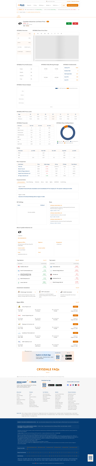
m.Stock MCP (45, 401)
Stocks (30, 394)
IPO (30, 395)
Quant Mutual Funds (73, 447)
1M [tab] (41, 33)
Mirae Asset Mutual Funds (32, 447)
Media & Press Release (21, 399)
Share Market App (46, 394)
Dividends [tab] (37, 182)
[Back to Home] (17, 12)
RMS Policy (66, 458)
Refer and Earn (61, 414)
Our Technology (20, 395)
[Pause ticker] (25, 9)
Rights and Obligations (73, 458)
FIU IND (43, 460)
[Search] (47, 1)
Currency (31, 399)
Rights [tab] (51, 182)
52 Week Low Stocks (58, 403)
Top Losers (57, 401)
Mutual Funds (31, 401)
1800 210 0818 (19, 387)
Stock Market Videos (68, 413)
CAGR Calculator (71, 402)
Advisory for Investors (46, 458)
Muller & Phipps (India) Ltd (23, 171)
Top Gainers (57, 399)
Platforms (55, 5)
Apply (75, 306)
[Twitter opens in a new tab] (76, 385)
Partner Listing (19, 402)
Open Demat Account (72, 5)
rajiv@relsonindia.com (22, 254)
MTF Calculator (71, 395)
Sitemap (29, 413)
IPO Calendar (34, 414)
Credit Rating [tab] (63, 182)
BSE (47, 21)
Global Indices (57, 398)
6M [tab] (48, 33)
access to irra (73, 460)
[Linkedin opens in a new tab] (73, 385)
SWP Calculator (71, 398)
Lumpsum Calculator (72, 401)
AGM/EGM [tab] (56, 182)
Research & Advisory (33, 405)
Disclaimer (25, 458)
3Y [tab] (54, 33)
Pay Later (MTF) (32, 402)
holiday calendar (26, 460)
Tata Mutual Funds (49, 447)
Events (28, 416)
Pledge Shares (32, 403)
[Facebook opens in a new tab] (68, 385)
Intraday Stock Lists (52, 413)
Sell (75, 23)
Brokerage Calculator (72, 394)
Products (31, 392)
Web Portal (45, 396)
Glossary (26, 413)
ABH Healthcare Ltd (27, 341)
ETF (30, 398)
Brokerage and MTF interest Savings (71, 414)
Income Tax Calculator (72, 405)
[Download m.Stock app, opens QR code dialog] (90, 458)
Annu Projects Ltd (26, 306)
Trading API (45, 399)
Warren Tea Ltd (21, 168)
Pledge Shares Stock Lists (43, 413)
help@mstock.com (26, 387)
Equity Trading (22, 12)
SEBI (35, 460)
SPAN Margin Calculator (72, 408)
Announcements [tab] (21, 182)
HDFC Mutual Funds (41, 447)
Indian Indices (57, 395)
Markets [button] (48, 5)
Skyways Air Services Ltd (28, 324)
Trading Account (28, 414)
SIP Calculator (70, 396)
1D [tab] (34, 33)
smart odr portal (66, 460)
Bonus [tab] (42, 182)
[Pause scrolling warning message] (37, 422)
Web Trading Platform (47, 395)
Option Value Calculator (72, 406)
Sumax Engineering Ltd (27, 315)
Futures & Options (32, 396)
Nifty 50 (20, 9)
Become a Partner (75, 1)
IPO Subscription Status (42, 414)
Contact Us (19, 401)
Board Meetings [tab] (29, 182)
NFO (57, 414)
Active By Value (58, 405)
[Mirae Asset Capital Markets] (22, 382)
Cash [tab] (19, 15)
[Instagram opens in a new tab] (70, 385)
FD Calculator (70, 399)
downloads (20, 460)
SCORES (46, 460)
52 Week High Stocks (59, 402)
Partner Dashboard (46, 398)
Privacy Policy (30, 458)
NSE (33, 460)
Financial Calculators (72, 392)
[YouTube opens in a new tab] (78, 385)
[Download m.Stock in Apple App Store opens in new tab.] (68, 359)
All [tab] (61, 33)
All (27, 449)
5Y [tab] (58, 33)
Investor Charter (60, 458)
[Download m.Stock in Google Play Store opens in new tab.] (68, 356)
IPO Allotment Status (51, 414)
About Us (29, 5)
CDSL (40, 460)
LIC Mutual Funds (65, 447)
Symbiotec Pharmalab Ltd (28, 333)
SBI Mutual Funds (57, 447)
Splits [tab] (47, 182)
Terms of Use (20, 458)
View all (47, 372)
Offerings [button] (41, 5)
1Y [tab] (51, 33)
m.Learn (68, 1)
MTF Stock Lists (35, 413)
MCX (38, 460)
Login (63, 5)
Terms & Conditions (37, 458)
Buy (69, 23)
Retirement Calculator (72, 409)
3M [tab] (44, 33)
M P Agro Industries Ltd (23, 175)
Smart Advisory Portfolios (34, 406)
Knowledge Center (33, 416)
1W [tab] (37, 33)
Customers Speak (60, 413)
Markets (56, 392)
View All (44, 260)
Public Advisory (53, 458)
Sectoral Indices (58, 396)
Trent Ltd (20, 166)
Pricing (35, 5)
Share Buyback (58, 408)
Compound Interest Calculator (73, 403)
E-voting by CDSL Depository (54, 460)
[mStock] (32, 382)
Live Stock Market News (59, 394)
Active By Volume (58, 406)
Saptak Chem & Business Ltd (24, 173)
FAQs (23, 413)
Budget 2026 (24, 416)
